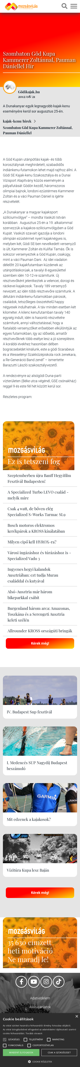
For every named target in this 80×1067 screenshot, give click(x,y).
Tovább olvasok (34, 1033)
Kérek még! (40, 643)
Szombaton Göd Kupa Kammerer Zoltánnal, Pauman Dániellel (38, 130)
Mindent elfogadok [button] (21, 1052)
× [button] (76, 1016)
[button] (40, 1061)
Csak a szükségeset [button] (59, 1052)
